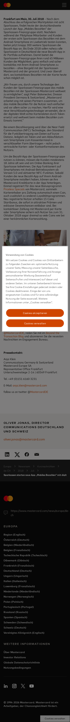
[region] (35, 289)
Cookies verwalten (35, 323)
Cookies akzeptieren (35, 313)
